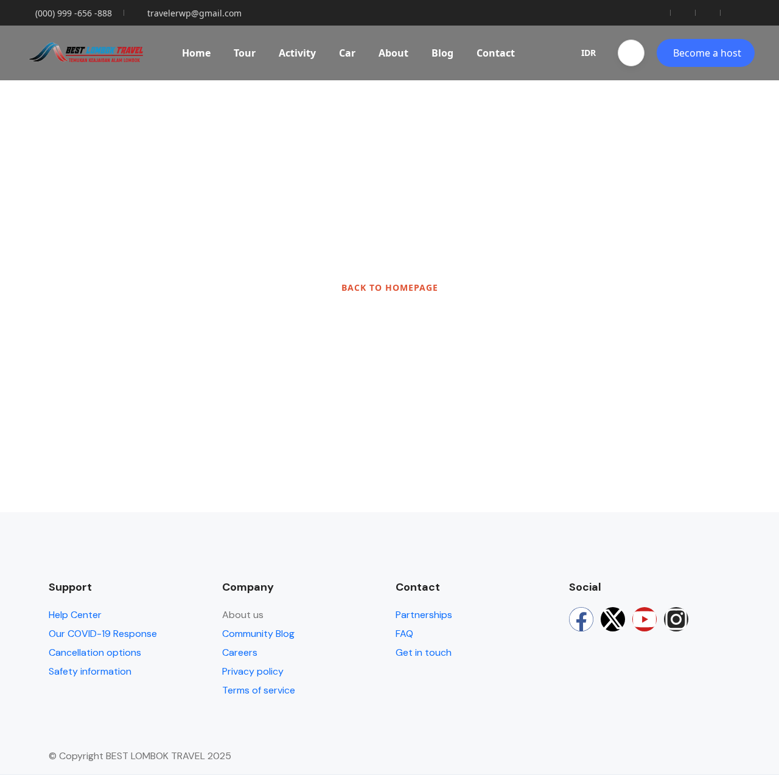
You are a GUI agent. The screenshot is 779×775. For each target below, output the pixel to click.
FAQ (404, 633)
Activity (297, 53)
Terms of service (258, 690)
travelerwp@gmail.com (194, 13)
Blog (442, 53)
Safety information (90, 671)
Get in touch (424, 652)
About (393, 53)
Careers (239, 652)
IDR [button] (588, 52)
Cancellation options (95, 652)
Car (347, 53)
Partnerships (424, 614)
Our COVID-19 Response (103, 633)
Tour (245, 53)
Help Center (75, 614)
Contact (496, 53)
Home (196, 53)
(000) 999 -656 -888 (73, 13)
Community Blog (258, 633)
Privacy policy (253, 671)
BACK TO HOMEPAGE (389, 287)
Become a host (707, 53)
